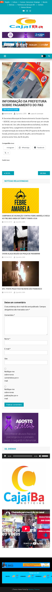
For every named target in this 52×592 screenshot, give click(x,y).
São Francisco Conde (11, 109)
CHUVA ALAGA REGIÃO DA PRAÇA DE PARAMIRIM (21, 254)
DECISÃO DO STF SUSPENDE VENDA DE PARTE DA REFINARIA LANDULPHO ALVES (9, 173)
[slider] (45, 456)
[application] (26, 456)
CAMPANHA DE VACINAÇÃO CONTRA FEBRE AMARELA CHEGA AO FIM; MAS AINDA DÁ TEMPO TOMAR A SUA (26, 217)
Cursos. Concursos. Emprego (30, 2)
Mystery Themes (34, 589)
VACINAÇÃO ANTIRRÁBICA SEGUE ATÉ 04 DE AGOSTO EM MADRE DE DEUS (45, 173)
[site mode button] (43, 56)
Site (5, 359)
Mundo (45, 2)
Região (7, 2)
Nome (7, 339)
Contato (40, 5)
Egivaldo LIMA (21, 114)
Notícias (11, 5)
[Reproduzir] (5, 456)
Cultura (14, 2)
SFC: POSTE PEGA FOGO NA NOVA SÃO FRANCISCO (22, 289)
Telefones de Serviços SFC (26, 5)
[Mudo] (40, 456)
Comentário (9, 315)
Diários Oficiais (26, 7)
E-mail (7, 349)
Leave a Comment (36, 114)
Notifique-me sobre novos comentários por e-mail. (11, 376)
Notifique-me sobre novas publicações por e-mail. (11, 394)
